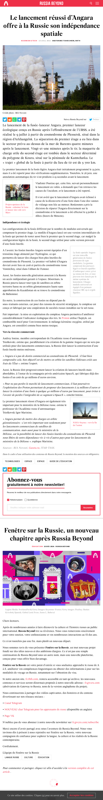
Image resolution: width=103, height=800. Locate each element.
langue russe (12, 757)
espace (28, 461)
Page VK (9, 716)
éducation (43, 757)
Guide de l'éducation (61, 461)
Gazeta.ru (34, 448)
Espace (41, 461)
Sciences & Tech (29, 41)
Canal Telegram (13, 703)
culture (28, 757)
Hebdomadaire (16, 500)
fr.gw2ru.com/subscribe (85, 722)
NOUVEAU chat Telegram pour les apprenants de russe (35, 709)
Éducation (37, 546)
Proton (65, 318)
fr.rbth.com (31, 679)
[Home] (6, 3)
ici (43, 795)
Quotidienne (32, 500)
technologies (12, 461)
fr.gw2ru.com (92, 683)
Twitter (96, 119)
